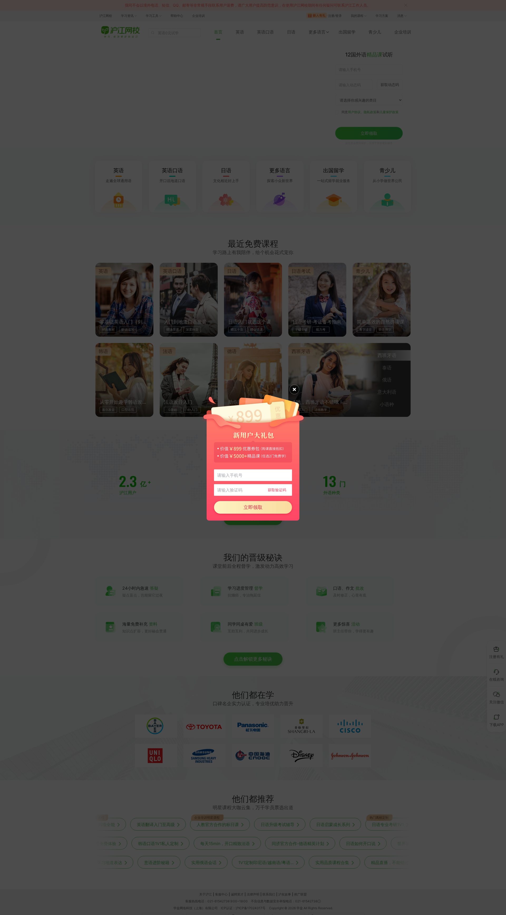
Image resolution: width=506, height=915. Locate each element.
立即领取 (253, 507)
